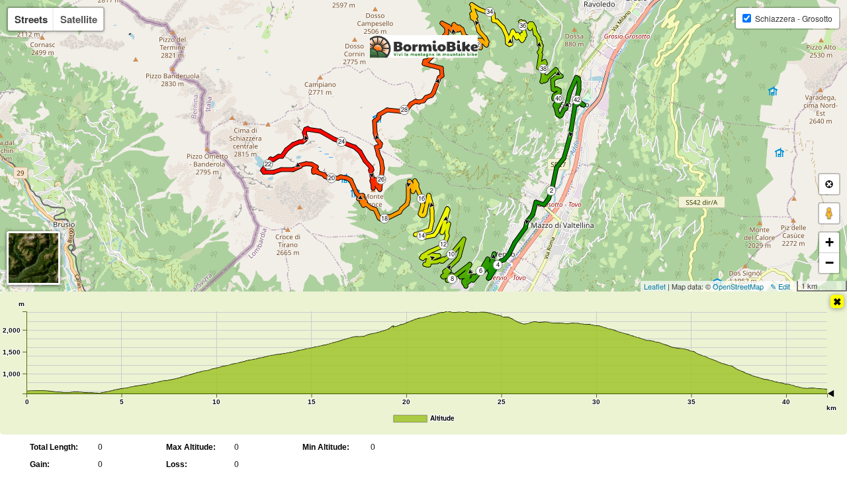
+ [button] (829, 242)
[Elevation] (837, 301)
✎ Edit (780, 286)
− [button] (829, 262)
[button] (829, 184)
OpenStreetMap (738, 286)
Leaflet (655, 286)
